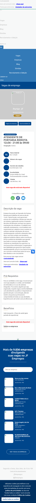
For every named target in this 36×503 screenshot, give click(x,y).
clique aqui (20, 4)
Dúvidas (18, 68)
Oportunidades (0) (25, 123)
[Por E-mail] (23, 198)
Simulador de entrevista (23, 7)
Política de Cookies (23, 495)
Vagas (18, 56)
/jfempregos (18, 474)
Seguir (18, 115)
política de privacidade (13, 490)
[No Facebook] (18, 198)
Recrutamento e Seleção (18, 73)
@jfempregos (18, 478)
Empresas (18, 60)
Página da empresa (11, 123)
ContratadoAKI (9, 258)
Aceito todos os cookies (11, 499)
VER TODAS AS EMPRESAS (18, 452)
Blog (18, 64)
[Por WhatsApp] (13, 198)
